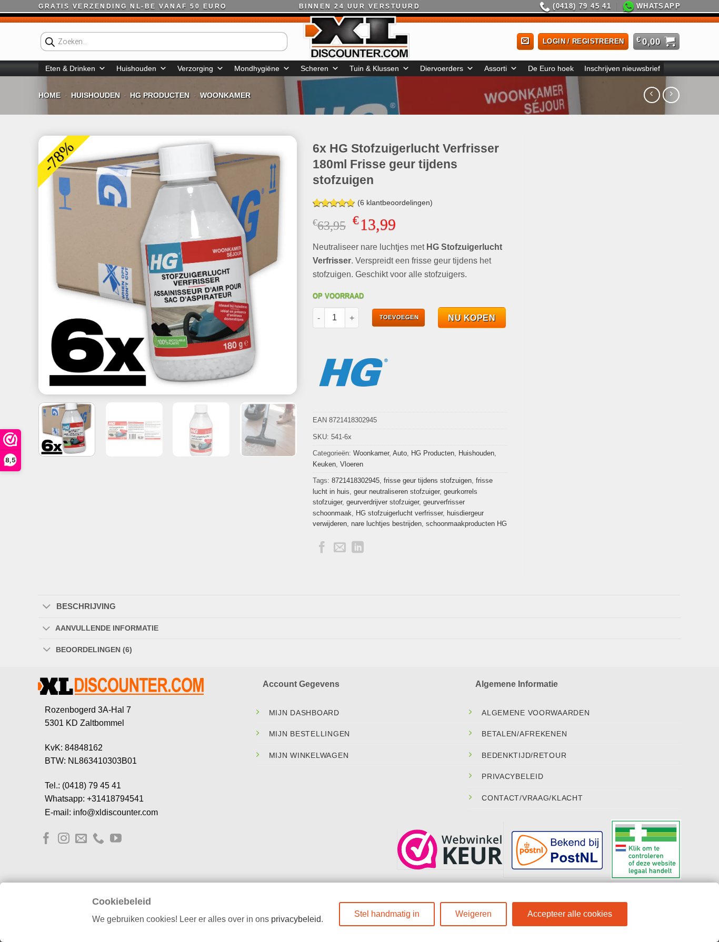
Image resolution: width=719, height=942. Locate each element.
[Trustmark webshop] (450, 849)
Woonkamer (225, 95)
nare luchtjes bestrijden (386, 524)
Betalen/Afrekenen (524, 734)
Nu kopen (471, 317)
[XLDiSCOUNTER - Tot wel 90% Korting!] (359, 37)
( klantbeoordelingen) (395, 203)
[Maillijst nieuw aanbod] (525, 41)
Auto (400, 453)
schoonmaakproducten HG (466, 524)
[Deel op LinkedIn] (358, 548)
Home (49, 95)
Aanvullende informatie (106, 628)
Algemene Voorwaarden (536, 712)
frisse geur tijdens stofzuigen (428, 480)
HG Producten (159, 95)
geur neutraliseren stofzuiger (397, 491)
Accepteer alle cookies (569, 913)
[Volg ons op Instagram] (63, 839)
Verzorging (195, 68)
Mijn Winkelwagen (309, 755)
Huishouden (136, 68)
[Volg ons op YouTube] (116, 839)
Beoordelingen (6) (94, 649)
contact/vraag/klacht (532, 798)
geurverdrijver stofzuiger (382, 502)
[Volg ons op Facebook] (46, 839)
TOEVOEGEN (399, 317)
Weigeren (473, 913)
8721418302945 (356, 480)
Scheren (314, 68)
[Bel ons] (98, 839)
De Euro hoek (551, 68)
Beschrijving (86, 606)
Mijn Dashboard (304, 712)
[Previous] (56, 265)
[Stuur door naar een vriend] (340, 548)
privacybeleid (296, 919)
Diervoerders (441, 68)
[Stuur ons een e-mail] (81, 839)
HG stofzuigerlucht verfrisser (399, 513)
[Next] (278, 265)
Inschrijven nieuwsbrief (622, 68)
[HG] (352, 372)
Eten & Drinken (70, 68)
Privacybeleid (512, 776)
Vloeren (351, 464)
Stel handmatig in (387, 913)
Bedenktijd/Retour (524, 755)
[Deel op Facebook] (322, 548)
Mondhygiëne (256, 68)
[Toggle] (46, 606)
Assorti (495, 68)
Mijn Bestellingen (309, 734)
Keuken (324, 464)
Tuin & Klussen (374, 68)
